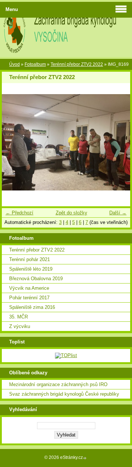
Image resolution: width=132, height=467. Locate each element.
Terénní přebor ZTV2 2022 (77, 64)
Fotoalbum (35, 64)
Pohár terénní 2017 (29, 297)
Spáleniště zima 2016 (32, 307)
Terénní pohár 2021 (29, 259)
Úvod (14, 64)
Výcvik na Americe (29, 288)
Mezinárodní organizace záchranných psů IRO (58, 384)
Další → (117, 212)
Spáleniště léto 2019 (30, 269)
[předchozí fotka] (14, 142)
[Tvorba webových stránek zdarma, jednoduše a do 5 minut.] (85, 458)
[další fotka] (118, 142)
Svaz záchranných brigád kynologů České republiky (64, 394)
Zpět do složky (71, 212)
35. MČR (18, 317)
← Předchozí (19, 212)
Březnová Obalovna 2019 (36, 278)
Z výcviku (19, 326)
